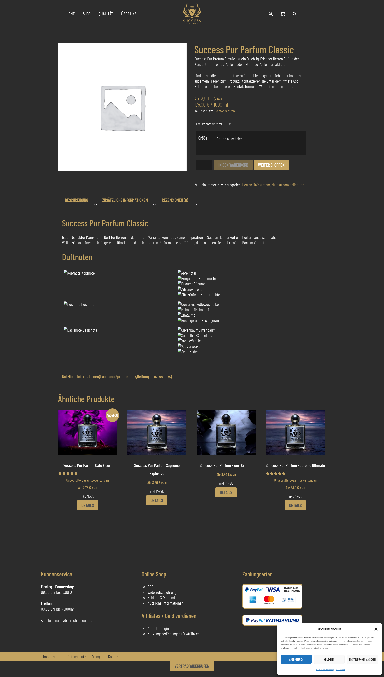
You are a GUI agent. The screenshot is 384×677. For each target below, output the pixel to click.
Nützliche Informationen (165, 602)
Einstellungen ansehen (362, 659)
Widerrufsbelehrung (162, 592)
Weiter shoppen (271, 164)
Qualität (106, 13)
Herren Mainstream (256, 184)
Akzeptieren (296, 659)
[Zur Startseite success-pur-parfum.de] (192, 13)
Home (70, 13)
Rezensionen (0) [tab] (175, 200)
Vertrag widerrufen (192, 666)
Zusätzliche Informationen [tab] (125, 200)
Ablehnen (329, 659)
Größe (202, 137)
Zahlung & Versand (161, 597)
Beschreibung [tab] (76, 200)
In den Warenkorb (233, 164)
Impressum (340, 669)
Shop (87, 13)
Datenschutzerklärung (325, 669)
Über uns (128, 13)
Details (87, 505)
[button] (376, 629)
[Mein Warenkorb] (283, 13)
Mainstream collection (288, 184)
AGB (150, 586)
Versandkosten (225, 110)
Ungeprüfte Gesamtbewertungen (87, 480)
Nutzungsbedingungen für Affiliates (173, 633)
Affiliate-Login (158, 628)
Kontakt (114, 656)
